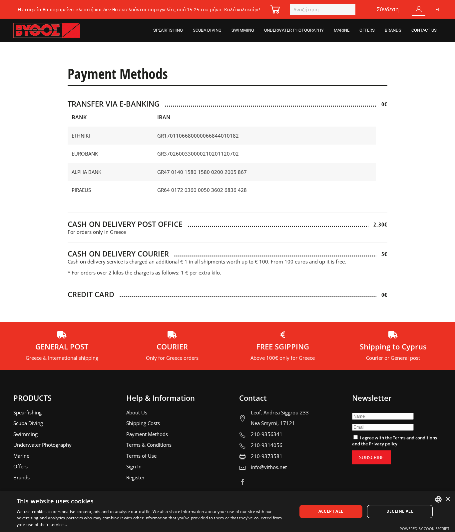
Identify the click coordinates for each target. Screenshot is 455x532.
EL (437, 9)
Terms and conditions (415, 438)
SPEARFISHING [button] (168, 30)
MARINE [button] (341, 30)
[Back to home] (46, 30)
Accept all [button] (330, 511)
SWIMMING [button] (242, 30)
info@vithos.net (269, 467)
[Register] (418, 9)
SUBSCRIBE (371, 457)
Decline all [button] (399, 511)
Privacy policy (383, 444)
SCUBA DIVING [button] (207, 30)
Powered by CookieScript (424, 528)
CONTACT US (424, 30)
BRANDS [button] (393, 30)
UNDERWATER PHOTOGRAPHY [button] (294, 30)
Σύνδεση (388, 9)
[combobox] (322, 9)
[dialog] (227, 511)
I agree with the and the (394, 441)
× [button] (447, 499)
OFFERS (367, 30)
